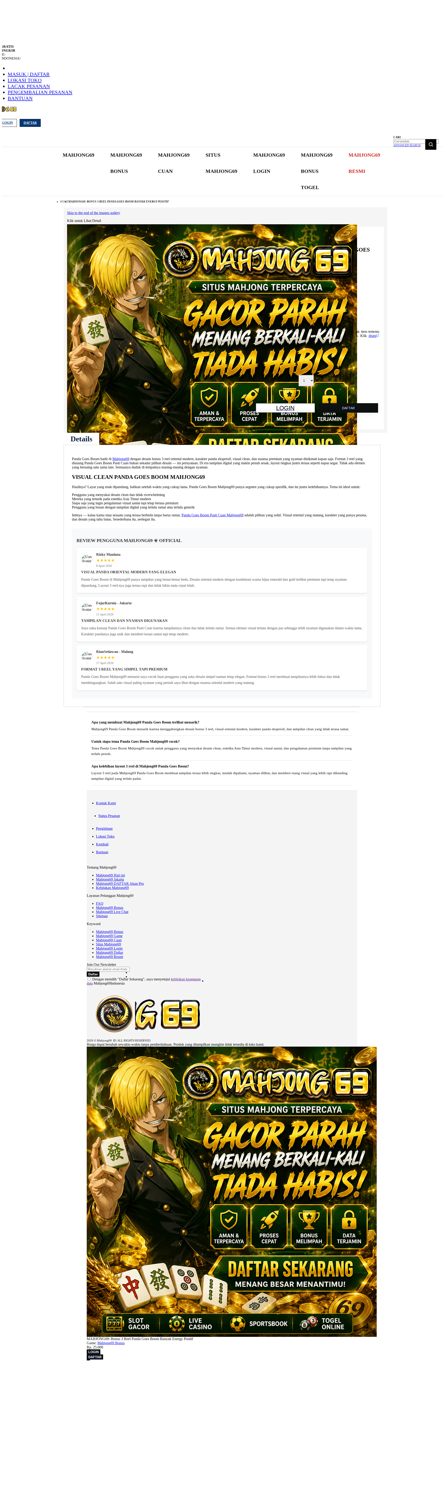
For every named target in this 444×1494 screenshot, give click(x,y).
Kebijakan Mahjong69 (112, 888)
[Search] (430, 144)
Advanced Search (407, 145)
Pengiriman (104, 828)
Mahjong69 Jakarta (110, 879)
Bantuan (20, 98)
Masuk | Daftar (29, 74)
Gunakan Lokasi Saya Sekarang (25, 1376)
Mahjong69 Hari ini (110, 875)
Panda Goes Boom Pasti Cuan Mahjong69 (213, 515)
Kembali (102, 844)
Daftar (30, 123)
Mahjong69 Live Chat (112, 912)
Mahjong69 (120, 459)
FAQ (99, 903)
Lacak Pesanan (29, 86)
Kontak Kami (106, 803)
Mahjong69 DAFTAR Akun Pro (120, 884)
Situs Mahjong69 (108, 944)
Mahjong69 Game (109, 936)
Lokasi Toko (25, 80)
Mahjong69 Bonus (109, 908)
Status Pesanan (109, 816)
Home (64, 201)
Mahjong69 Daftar (109, 952)
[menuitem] (78, 155)
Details (81, 439)
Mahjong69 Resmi (109, 957)
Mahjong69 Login (109, 948)
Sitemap (102, 916)
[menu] (222, 171)
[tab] (81, 439)
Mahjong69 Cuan (109, 940)
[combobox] (416, 141)
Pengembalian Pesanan (40, 92)
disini (372, 336)
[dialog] (222, 1369)
